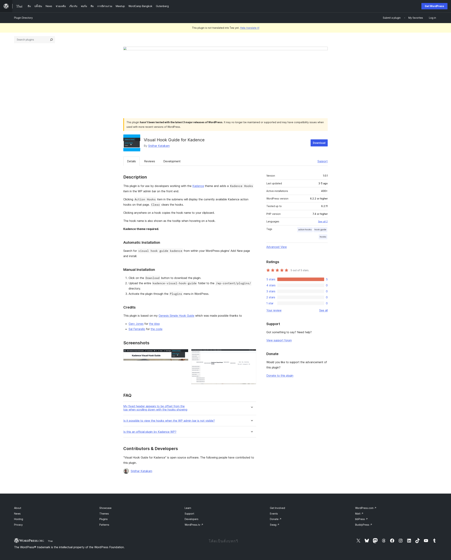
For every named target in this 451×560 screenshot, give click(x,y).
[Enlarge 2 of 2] (251, 354)
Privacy (18, 524)
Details (131, 161)
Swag (274, 524)
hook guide (320, 229)
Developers (191, 519)
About (17, 507)
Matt (359, 513)
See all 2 (323, 221)
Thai (50, 541)
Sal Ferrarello (137, 329)
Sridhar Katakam (159, 145)
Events (274, 513)
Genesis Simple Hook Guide (176, 315)
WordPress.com (365, 507)
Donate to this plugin (279, 375)
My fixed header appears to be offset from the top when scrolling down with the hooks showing (155, 408)
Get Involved (277, 507)
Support (322, 161)
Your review (274, 310)
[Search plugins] (51, 39)
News (17, 513)
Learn (188, 507)
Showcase (105, 507)
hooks (323, 236)
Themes (104, 513)
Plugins (103, 519)
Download (319, 142)
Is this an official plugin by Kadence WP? (149, 431)
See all (323, 310)
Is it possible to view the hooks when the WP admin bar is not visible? (169, 420)
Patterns (104, 524)
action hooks (305, 229)
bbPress (361, 519)
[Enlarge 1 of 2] (183, 354)
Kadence (198, 186)
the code (156, 329)
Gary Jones (136, 323)
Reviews (149, 161)
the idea (154, 323)
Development (172, 161)
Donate (276, 519)
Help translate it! (249, 27)
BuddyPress (363, 524)
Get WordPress (434, 6)
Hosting (18, 519)
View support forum (279, 340)
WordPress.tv (194, 524)
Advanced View (276, 247)
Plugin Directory (23, 17)
